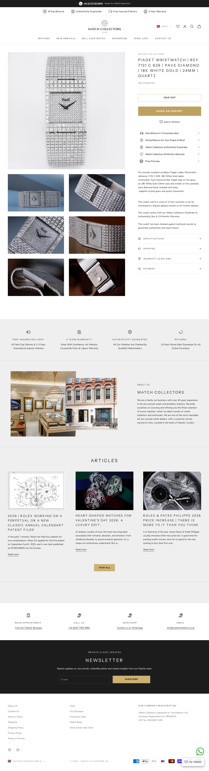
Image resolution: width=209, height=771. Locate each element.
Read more (13, 554)
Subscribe (131, 679)
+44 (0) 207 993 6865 (93, 3)
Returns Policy (15, 716)
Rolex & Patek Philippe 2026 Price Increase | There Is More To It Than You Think (172, 520)
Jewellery (141, 38)
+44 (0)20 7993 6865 (79, 627)
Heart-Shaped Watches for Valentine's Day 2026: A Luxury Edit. (104, 520)
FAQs (72, 706)
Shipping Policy (16, 727)
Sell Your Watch (93, 38)
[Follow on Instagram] (9, 749)
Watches (44, 38)
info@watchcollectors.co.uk (181, 627)
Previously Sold (78, 716)
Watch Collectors (151, 54)
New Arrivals (65, 38)
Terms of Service (16, 738)
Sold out (170, 97)
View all (104, 567)
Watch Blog (76, 722)
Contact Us (163, 38)
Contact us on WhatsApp (130, 627)
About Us (13, 706)
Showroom (119, 38)
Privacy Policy (15, 733)
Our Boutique (76, 711)
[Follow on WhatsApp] (18, 749)
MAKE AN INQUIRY (169, 111)
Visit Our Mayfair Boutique (28, 627)
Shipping (12, 722)
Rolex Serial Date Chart (81, 727)
